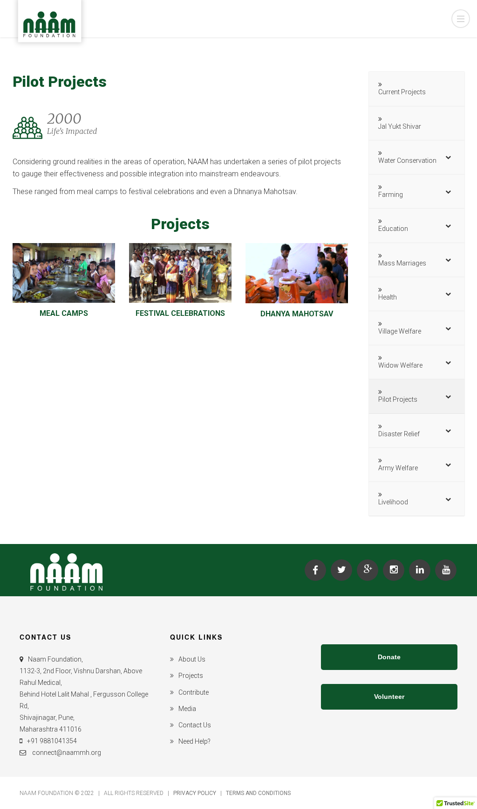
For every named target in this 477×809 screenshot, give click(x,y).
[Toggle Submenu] (448, 157)
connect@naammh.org (66, 752)
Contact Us (194, 725)
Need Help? (194, 741)
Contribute (193, 692)
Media (187, 708)
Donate (389, 657)
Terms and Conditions (258, 793)
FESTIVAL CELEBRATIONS (180, 313)
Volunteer (389, 696)
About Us (191, 659)
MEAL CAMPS (64, 313)
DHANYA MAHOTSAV (296, 313)
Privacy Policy (195, 793)
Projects (190, 675)
